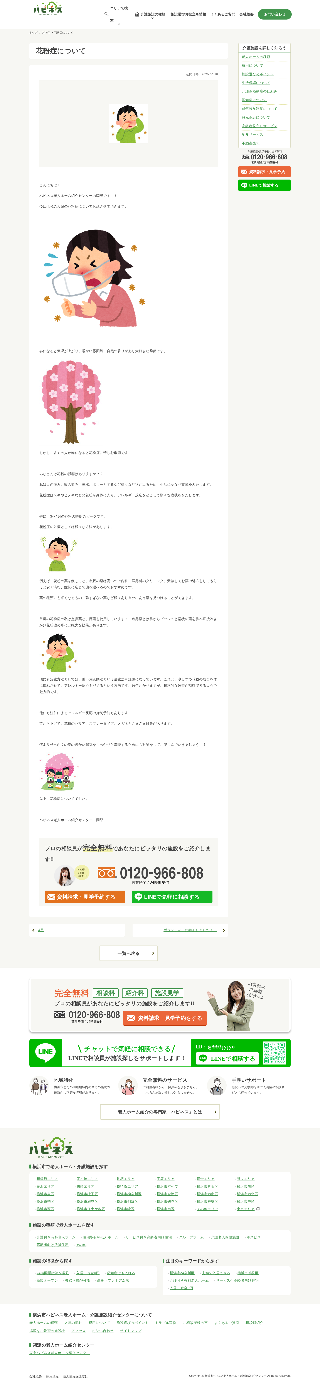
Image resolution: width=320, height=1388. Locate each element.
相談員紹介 (254, 1323)
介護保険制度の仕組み (259, 91)
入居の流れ (73, 1323)
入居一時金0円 (87, 1273)
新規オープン (47, 1280)
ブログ (46, 32)
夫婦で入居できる (216, 1273)
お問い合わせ (275, 14)
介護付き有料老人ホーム (56, 1237)
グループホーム (191, 1237)
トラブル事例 (165, 1323)
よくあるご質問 (223, 14)
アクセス (78, 1331)
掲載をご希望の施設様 (47, 1331)
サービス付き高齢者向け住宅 (149, 1237)
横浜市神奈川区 (182, 1273)
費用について (252, 65)
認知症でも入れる (121, 1273)
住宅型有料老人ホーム (100, 1237)
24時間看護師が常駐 (53, 1273)
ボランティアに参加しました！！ (190, 930)
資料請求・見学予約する (86, 897)
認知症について (254, 100)
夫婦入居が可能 (77, 1280)
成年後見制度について (259, 109)
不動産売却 (251, 143)
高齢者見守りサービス (259, 126)
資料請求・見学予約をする (170, 1018)
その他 (81, 1245)
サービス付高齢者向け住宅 (237, 1280)
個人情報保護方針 (75, 1376)
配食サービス (252, 134)
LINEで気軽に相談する (172, 897)
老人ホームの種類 (256, 57)
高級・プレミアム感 (113, 1280)
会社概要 (246, 14)
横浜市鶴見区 (248, 1273)
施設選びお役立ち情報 (188, 14)
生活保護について (256, 83)
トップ (33, 32)
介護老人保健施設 (225, 1237)
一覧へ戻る (129, 953)
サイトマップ (130, 1331)
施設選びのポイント (258, 74)
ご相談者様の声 (195, 1323)
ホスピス (254, 1237)
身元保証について (256, 117)
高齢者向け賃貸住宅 (53, 1245)
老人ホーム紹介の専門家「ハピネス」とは (160, 1111)
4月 (41, 930)
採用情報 (52, 1376)
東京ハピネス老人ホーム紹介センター (59, 1353)
